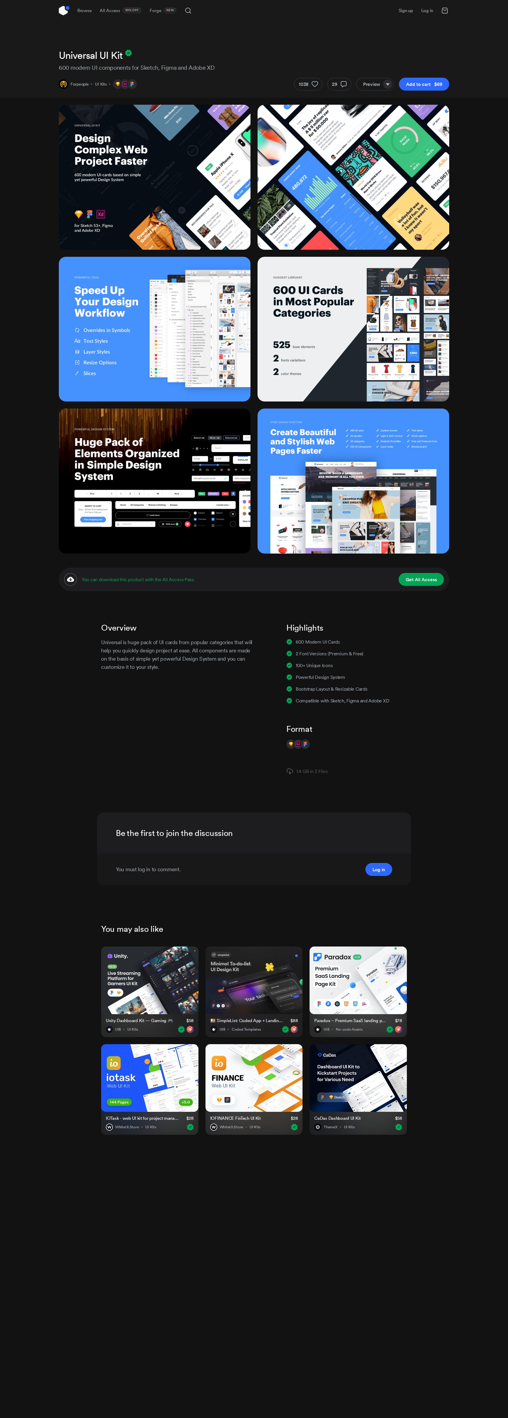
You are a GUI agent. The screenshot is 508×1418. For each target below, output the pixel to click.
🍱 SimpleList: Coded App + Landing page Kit (246, 1020)
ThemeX (330, 1127)
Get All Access (421, 579)
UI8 (118, 1029)
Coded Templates (246, 1029)
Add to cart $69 (424, 84)
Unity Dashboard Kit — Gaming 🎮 (139, 1020)
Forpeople (79, 84)
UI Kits (100, 84)
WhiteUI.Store (127, 1127)
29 (334, 84)
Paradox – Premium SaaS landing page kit (351, 1020)
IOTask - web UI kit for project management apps (142, 1118)
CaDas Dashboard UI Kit (337, 1118)
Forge (162, 10)
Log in (427, 10)
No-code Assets (349, 1029)
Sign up (406, 10)
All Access (119, 10)
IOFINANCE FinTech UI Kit (235, 1118)
